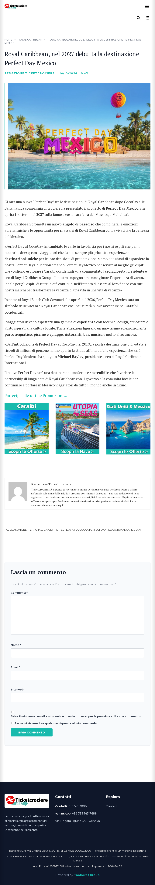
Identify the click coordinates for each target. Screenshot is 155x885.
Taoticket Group (87, 875)
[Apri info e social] (147, 18)
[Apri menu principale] (146, 6)
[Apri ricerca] (139, 18)
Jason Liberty (21, 529)
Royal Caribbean (30, 39)
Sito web (17, 689)
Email (15, 667)
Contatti (111, 806)
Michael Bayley (43, 529)
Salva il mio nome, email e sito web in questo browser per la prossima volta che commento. (76, 716)
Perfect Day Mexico (102, 529)
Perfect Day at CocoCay (71, 529)
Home (8, 39)
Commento (19, 592)
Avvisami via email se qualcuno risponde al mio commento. (56, 723)
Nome (16, 645)
